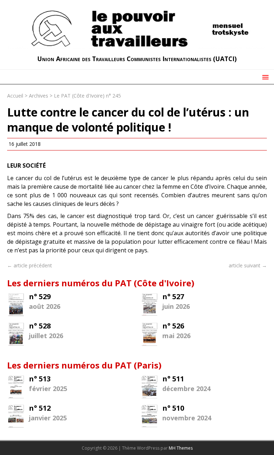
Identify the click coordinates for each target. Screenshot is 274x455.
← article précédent (29, 265)
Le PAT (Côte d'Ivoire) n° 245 (87, 95)
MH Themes (181, 448)
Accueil (15, 95)
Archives (38, 95)
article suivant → (248, 265)
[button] (264, 76)
